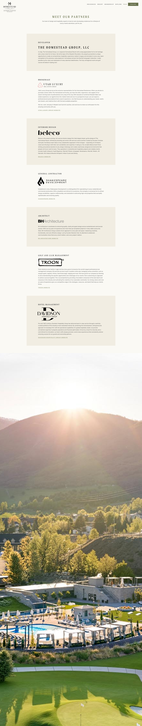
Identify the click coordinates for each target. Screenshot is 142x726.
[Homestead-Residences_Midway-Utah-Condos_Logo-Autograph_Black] (9, 3)
